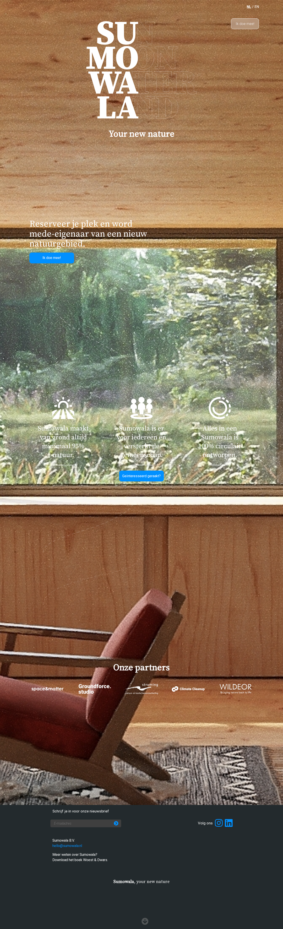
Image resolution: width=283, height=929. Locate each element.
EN (256, 7)
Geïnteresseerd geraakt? (141, 476)
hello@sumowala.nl (67, 846)
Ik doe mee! (245, 24)
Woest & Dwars (95, 860)
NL (249, 7)
